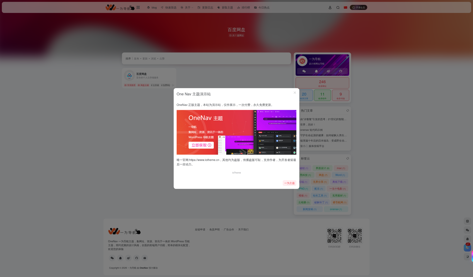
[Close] (294, 92)
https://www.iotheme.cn (204, 160)
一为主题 (289, 183)
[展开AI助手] (471, 256)
